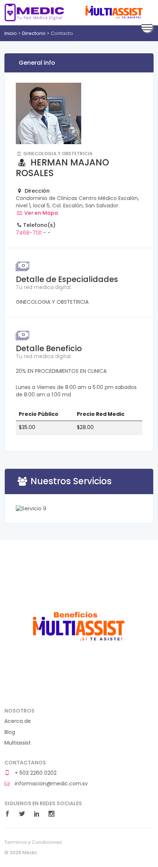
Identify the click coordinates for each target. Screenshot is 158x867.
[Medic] (77, 624)
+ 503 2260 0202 (35, 773)
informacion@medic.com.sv (50, 783)
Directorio (34, 33)
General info (37, 62)
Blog (9, 732)
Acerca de (17, 721)
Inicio (10, 33)
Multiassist (113, 12)
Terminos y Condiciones (33, 842)
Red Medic (34, 12)
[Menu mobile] (146, 26)
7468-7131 (29, 232)
